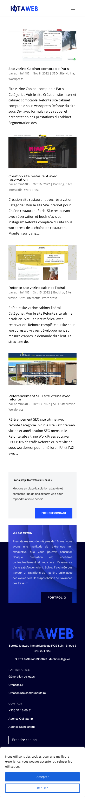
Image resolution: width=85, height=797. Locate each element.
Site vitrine (66, 73)
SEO (55, 73)
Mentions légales (59, 659)
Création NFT (17, 684)
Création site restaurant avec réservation (32, 177)
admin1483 (22, 73)
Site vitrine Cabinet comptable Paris (38, 69)
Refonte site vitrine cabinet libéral (36, 288)
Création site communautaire (27, 693)
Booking (58, 184)
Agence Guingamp (20, 718)
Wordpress (16, 79)
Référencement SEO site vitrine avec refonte (39, 397)
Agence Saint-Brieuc (21, 726)
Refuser (42, 788)
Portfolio (56, 597)
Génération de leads (21, 676)
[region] (42, 772)
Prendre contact (53, 513)
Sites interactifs (29, 298)
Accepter (43, 777)
